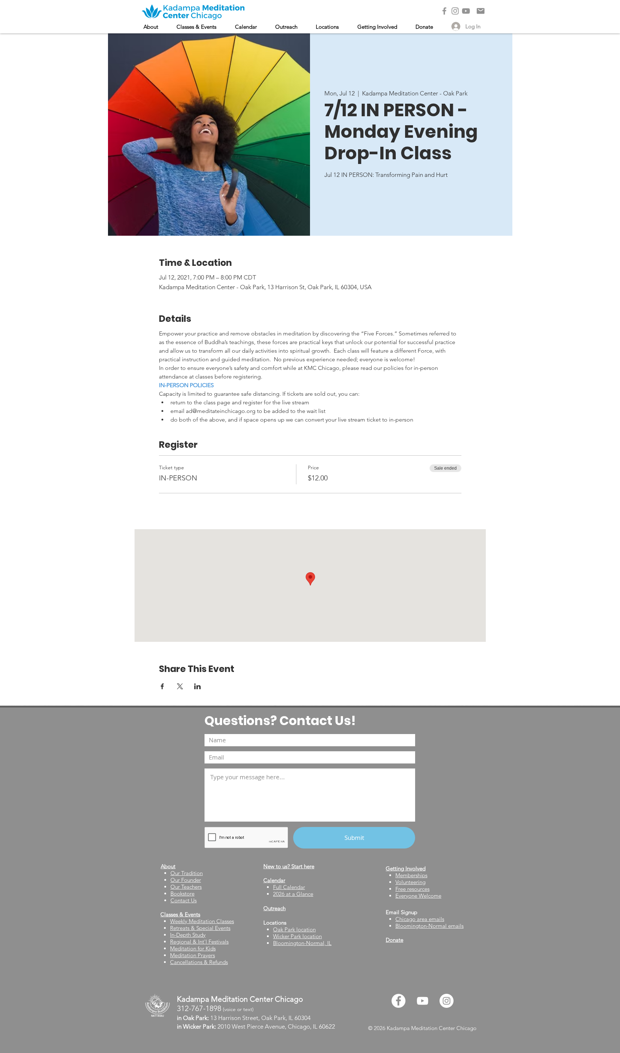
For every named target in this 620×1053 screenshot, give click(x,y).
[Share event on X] (180, 686)
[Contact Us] (480, 10)
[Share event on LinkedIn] (197, 686)
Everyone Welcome (418, 895)
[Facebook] (444, 11)
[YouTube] (466, 11)
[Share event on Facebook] (162, 686)
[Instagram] (455, 11)
